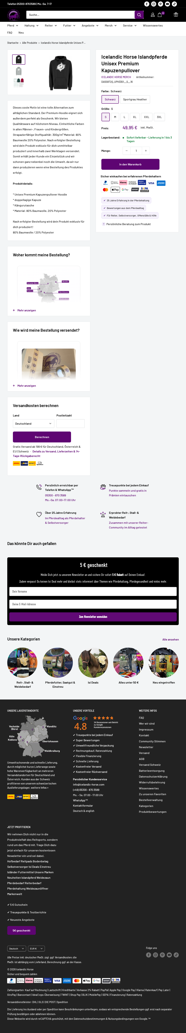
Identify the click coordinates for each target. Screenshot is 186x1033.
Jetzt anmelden (128, 548)
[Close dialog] (159, 479)
